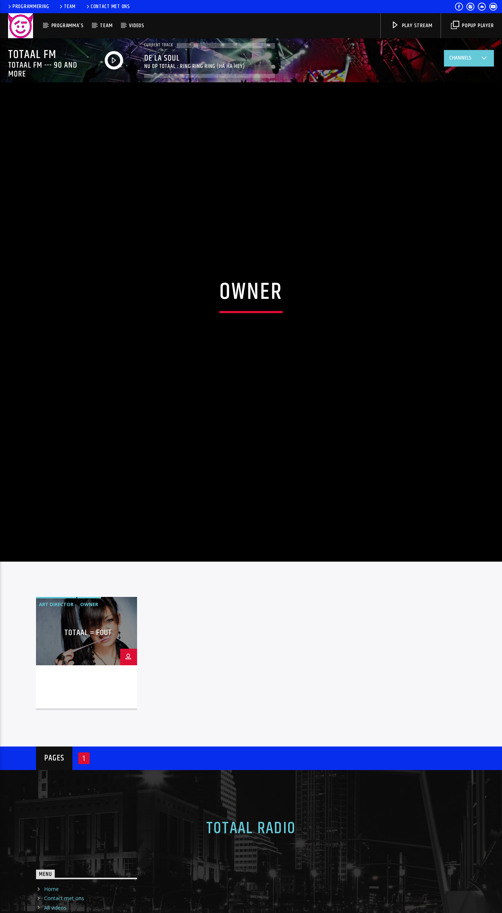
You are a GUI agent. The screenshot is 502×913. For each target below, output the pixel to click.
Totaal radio (251, 863)
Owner (89, 639)
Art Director (56, 639)
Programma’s (67, 25)
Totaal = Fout (88, 668)
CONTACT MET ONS (110, 7)
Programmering (30, 7)
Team (70, 7)
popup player (477, 25)
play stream (417, 25)
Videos (136, 25)
